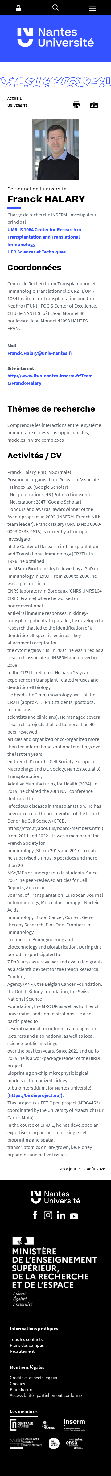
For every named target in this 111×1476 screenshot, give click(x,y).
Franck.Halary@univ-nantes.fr (39, 353)
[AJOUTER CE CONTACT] (94, 105)
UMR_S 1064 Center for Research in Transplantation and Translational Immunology (44, 236)
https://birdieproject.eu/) (36, 1095)
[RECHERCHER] (55, 7)
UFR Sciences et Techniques (36, 252)
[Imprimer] (76, 104)
